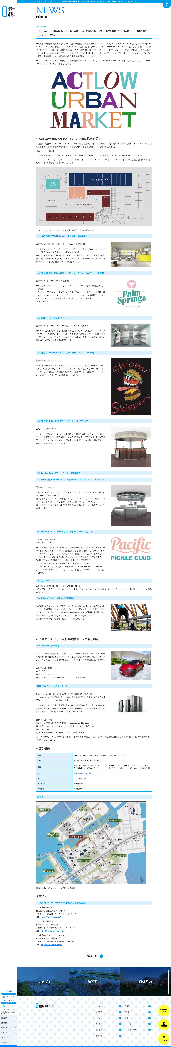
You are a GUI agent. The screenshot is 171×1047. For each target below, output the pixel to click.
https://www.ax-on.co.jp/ (51, 944)
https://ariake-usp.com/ (82, 773)
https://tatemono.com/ (51, 917)
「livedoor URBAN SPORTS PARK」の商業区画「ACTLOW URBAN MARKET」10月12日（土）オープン (98, 1)
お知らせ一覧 (50, 1)
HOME (38, 1)
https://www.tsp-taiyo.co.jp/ (52, 931)
